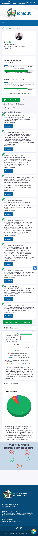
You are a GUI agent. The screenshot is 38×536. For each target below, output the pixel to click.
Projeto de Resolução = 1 (24, 373)
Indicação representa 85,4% (13, 428)
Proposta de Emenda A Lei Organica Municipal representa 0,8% (18, 435)
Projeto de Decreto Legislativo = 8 (15, 371)
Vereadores (10, 28)
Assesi (12, 533)
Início (3, 28)
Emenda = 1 (18, 369)
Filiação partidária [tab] (11, 108)
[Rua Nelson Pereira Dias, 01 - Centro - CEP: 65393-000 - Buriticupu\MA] (19, 477)
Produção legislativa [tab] (12, 100)
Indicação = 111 (27, 369)
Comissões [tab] (9, 104)
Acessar (9, 126)
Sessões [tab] (26, 100)
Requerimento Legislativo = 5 (17, 376)
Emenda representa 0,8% (23, 427)
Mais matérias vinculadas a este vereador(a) (17, 322)
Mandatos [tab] (20, 104)
